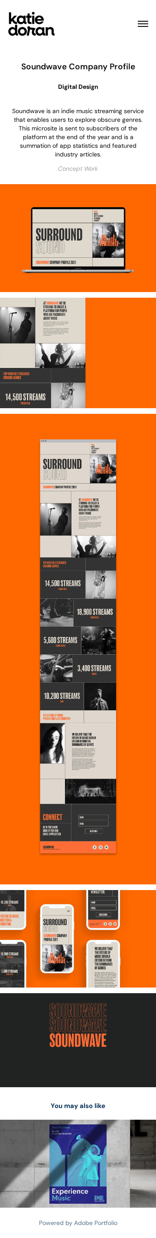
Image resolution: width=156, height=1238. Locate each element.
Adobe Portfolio (95, 1223)
